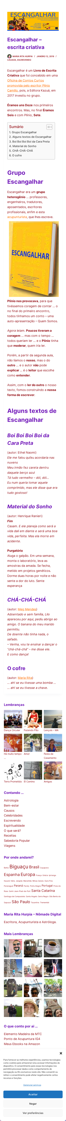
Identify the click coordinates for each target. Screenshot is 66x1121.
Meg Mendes (27, 609)
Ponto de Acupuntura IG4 (22, 1039)
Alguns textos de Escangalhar (31, 136)
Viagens (9, 845)
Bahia (6, 868)
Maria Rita (25, 678)
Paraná (18, 885)
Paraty (26, 886)
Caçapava (44, 868)
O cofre (17, 155)
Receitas (10, 835)
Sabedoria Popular (17, 840)
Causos (11, 60)
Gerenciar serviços (32, 1085)
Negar (33, 1103)
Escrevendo (24, 60)
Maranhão (27, 881)
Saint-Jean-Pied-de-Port (19, 891)
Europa (28, 874)
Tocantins (35, 902)
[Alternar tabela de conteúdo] (47, 127)
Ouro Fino (49, 881)
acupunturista (17, 217)
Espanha (12, 874)
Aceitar (33, 1094)
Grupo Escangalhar (24, 132)
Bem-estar (11, 805)
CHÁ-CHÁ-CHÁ (22, 150)
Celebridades (13, 815)
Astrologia (11, 800)
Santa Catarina (43, 891)
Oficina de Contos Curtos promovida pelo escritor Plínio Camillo (28, 85)
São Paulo (21, 901)
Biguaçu (18, 867)
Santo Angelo (31, 896)
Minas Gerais (38, 881)
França (39, 875)
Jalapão (19, 881)
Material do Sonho (24, 146)
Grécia (45, 875)
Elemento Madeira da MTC (23, 1034)
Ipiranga (52, 875)
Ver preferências (33, 1113)
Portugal (47, 885)
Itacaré (7, 881)
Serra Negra (43, 896)
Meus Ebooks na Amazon (22, 1044)
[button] (61, 1053)
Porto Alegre (35, 886)
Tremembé (44, 902)
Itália (13, 881)
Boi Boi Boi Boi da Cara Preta (30, 141)
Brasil (34, 867)
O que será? (12, 830)
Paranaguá (8, 886)
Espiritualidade (14, 825)
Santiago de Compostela (14, 896)
